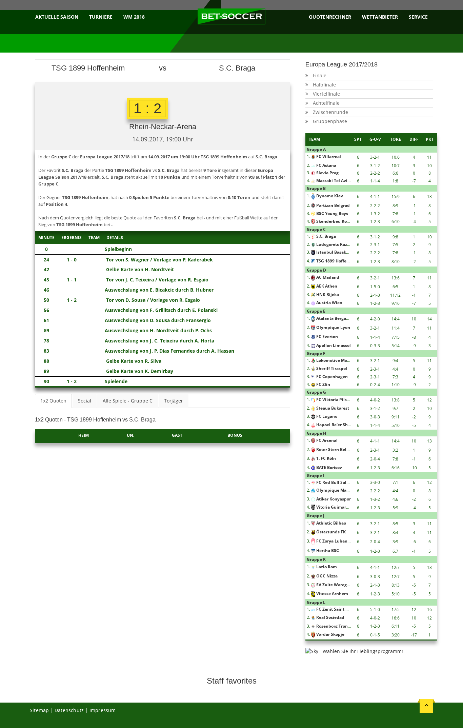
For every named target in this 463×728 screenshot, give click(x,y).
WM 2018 (134, 17)
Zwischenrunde (330, 112)
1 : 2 (147, 108)
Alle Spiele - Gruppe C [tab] (128, 400)
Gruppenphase (330, 121)
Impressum (102, 710)
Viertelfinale (326, 94)
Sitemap (39, 710)
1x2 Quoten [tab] (53, 400)
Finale (319, 75)
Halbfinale (324, 84)
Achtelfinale (326, 103)
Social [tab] (84, 400)
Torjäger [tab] (173, 400)
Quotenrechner (330, 17)
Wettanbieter (380, 17)
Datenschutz (69, 710)
